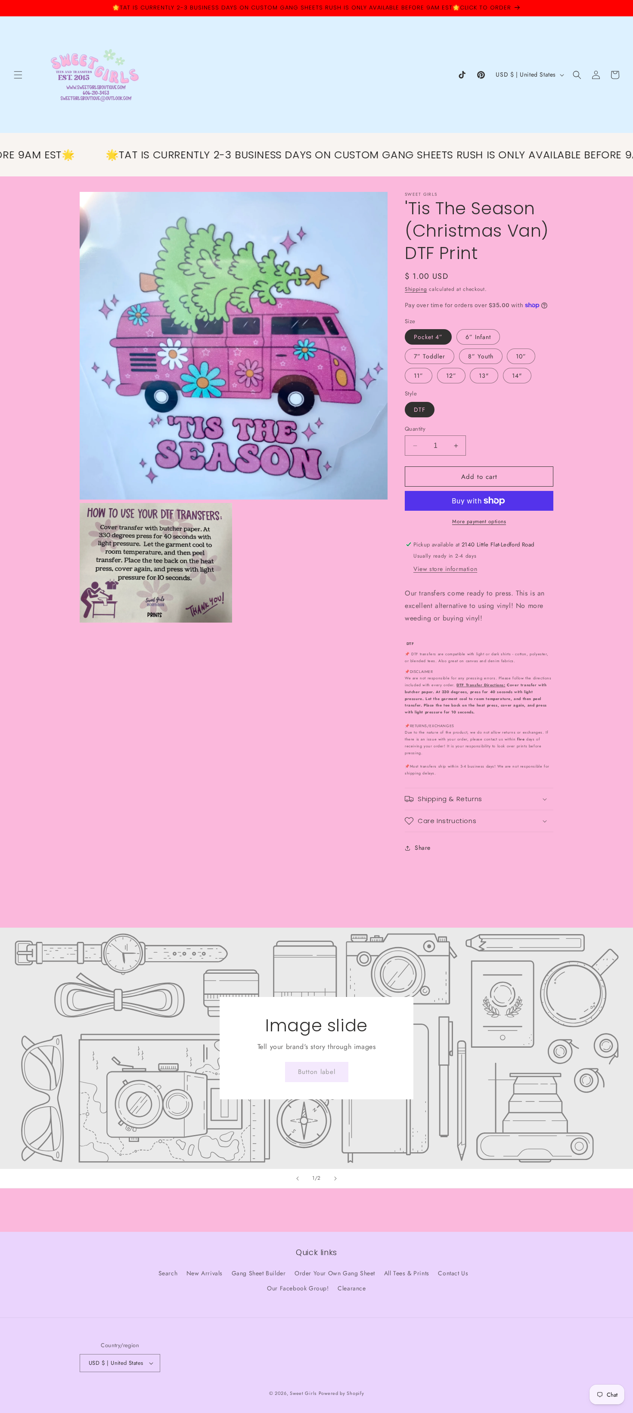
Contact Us (453, 1273)
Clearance (352, 1288)
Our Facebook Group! (298, 1288)
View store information (445, 569)
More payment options (479, 521)
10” (521, 356)
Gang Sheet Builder (259, 1273)
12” (451, 375)
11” (418, 375)
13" (484, 375)
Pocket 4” (428, 337)
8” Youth (480, 356)
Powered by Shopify (341, 1393)
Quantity (415, 429)
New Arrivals (204, 1273)
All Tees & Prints (406, 1273)
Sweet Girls (303, 1393)
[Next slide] (335, 1178)
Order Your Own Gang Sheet (335, 1273)
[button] (18, 74)
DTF (419, 409)
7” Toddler (429, 356)
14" (517, 375)
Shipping (416, 289)
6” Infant (478, 337)
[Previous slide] (297, 1178)
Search (168, 1273)
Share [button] (423, 847)
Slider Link (316, 1048)
